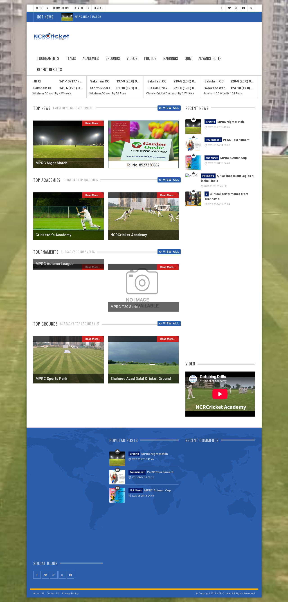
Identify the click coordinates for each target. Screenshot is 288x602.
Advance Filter (210, 58)
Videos (132, 58)
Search (98, 8)
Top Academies (47, 180)
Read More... (92, 123)
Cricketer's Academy (53, 235)
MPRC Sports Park (51, 378)
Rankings (170, 58)
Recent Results (49, 69)
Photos (150, 58)
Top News (42, 108)
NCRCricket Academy (128, 235)
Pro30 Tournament (236, 139)
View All (171, 107)
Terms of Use (61, 8)
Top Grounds (45, 324)
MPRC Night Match (88, 16)
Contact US (53, 593)
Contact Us (81, 8)
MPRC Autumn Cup (233, 158)
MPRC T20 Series (125, 307)
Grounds (113, 58)
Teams (71, 58)
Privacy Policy (70, 593)
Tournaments (48, 58)
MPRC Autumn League (55, 264)
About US (38, 593)
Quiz (188, 58)
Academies (91, 58)
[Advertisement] (173, 36)
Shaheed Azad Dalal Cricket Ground (140, 378)
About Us (42, 8)
